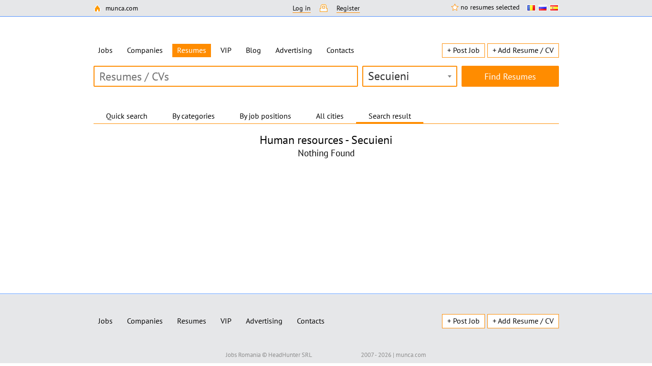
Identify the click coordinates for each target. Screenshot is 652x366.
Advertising (293, 50)
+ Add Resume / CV (523, 50)
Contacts (340, 50)
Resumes (191, 320)
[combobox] (409, 76)
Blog (253, 50)
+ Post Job (463, 50)
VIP (226, 50)
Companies (145, 50)
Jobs (105, 50)
